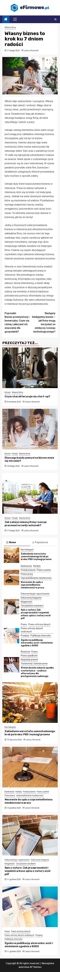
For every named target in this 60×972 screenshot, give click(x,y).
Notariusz (25, 651)
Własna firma (10, 27)
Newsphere (48, 963)
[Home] (6, 19)
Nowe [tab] (12, 542)
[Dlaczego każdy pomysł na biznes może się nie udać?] (30, 429)
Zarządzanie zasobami (32, 605)
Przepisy (25, 635)
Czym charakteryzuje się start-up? (27, 396)
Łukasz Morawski (31, 50)
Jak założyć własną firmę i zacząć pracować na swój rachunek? (26, 524)
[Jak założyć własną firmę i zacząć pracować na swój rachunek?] (30, 493)
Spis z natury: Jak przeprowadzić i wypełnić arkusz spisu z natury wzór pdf (36, 614)
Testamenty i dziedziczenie (34, 663)
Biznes (8, 392)
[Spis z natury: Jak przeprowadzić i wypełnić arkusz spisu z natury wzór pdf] (11, 606)
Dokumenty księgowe (31, 597)
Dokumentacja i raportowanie (35, 593)
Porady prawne (28, 570)
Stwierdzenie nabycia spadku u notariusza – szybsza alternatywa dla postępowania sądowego (37, 672)
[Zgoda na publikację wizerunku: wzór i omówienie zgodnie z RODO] (11, 635)
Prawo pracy (27, 574)
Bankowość (26, 566)
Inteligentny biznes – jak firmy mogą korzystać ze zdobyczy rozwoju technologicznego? (43, 322)
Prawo (24, 624)
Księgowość (26, 601)
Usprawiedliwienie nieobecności (36, 578)
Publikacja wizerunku (40, 635)
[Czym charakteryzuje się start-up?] (30, 367)
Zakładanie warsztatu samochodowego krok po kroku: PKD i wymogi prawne (36, 556)
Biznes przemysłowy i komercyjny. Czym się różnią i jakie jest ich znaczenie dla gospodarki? (17, 322)
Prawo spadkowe (29, 655)
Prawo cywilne (44, 570)
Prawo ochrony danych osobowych (32, 630)
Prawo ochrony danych (39, 624)
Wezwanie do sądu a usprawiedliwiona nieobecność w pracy (32, 585)
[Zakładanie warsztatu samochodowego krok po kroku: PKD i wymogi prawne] (11, 555)
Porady (15, 454)
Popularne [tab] (41, 542)
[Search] (55, 19)
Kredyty (37, 566)
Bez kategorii (27, 549)
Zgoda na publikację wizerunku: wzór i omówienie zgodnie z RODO (37, 643)
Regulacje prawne (29, 659)
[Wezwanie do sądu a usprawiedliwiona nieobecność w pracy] (11, 577)
